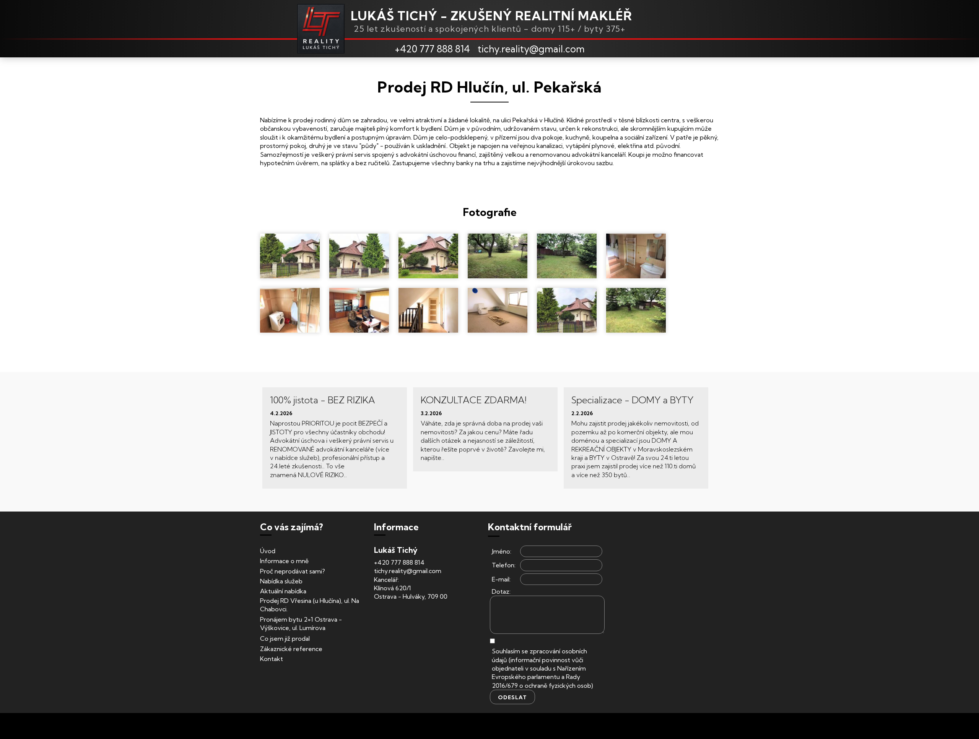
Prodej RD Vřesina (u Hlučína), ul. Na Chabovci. (309, 605)
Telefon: (504, 565)
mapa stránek (595, 726)
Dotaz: (501, 591)
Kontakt (271, 659)
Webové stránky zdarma (397, 726)
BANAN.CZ (448, 726)
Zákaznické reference (291, 649)
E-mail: (501, 579)
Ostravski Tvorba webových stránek (506, 726)
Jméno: (501, 551)
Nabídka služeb (281, 581)
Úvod (267, 551)
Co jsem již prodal (285, 638)
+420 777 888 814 (432, 49)
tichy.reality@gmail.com (531, 49)
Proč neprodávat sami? (292, 571)
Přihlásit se (563, 726)
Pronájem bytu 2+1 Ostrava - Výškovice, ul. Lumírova (301, 624)
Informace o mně (284, 561)
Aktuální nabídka (283, 591)
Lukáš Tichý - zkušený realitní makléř (491, 15)
